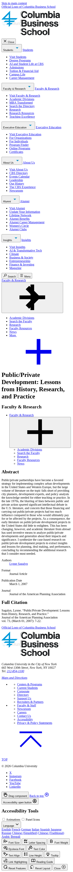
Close (11, 42)
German (26, 829)
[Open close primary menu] (32, 297)
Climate (14, 254)
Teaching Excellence (22, 116)
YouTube (15, 783)
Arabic (6, 836)
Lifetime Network (20, 215)
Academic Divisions (21, 99)
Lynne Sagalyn (18, 563)
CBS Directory (18, 173)
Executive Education (15, 127)
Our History (16, 183)
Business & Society (21, 257)
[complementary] (36, 798)
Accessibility (25, 719)
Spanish (45, 829)
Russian (6, 833)
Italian (35, 829)
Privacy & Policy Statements (34, 723)
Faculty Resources (20, 328)
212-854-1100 (15, 671)
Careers (21, 712)
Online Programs (19, 148)
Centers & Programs (29, 684)
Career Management (21, 78)
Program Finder (19, 145)
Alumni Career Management (26, 222)
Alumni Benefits (19, 218)
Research (15, 109)
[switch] (3, 819)
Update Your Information (24, 211)
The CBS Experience (22, 187)
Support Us (24, 698)
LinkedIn (15, 786)
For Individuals (18, 141)
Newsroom (16, 190)
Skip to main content (14, 3)
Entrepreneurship (19, 261)
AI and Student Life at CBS (26, 64)
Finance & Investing (21, 264)
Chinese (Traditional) (51, 833)
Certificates (16, 152)
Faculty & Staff (26, 705)
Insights (8, 240)
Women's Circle (19, 225)
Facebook (15, 779)
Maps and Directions (14, 677)
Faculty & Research (14, 88)
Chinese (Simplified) (24, 833)
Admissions (16, 67)
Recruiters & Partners (30, 702)
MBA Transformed (21, 102)
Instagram (15, 776)
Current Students (27, 688)
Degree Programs (20, 60)
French (16, 829)
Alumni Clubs (18, 229)
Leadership (16, 180)
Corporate (23, 691)
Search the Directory (22, 106)
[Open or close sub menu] (40, 432)
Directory (23, 695)
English (6, 829)
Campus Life (17, 74)
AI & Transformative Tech (25, 250)
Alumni (7, 201)
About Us (8, 162)
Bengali (15, 836)
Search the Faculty (20, 321)
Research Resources (21, 113)
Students (8, 50)
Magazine (15, 268)
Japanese (56, 829)
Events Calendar (19, 176)
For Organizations (20, 137)
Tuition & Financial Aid (24, 71)
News (13, 331)
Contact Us (24, 716)
